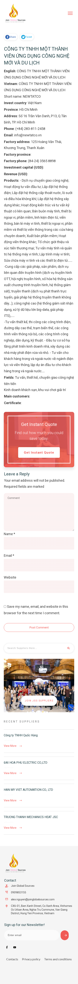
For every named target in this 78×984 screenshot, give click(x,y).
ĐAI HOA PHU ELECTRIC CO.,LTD (39, 768)
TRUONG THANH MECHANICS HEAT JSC (39, 822)
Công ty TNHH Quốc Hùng (39, 741)
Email (9, 556)
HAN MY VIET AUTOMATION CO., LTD (39, 795)
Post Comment (39, 627)
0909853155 (18, 892)
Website (10, 577)
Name (9, 534)
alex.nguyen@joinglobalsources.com (33, 899)
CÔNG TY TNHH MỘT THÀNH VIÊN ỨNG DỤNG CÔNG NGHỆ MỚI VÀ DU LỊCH (36, 56)
